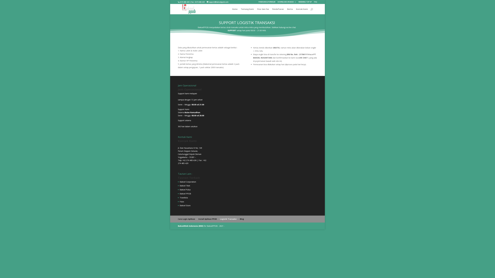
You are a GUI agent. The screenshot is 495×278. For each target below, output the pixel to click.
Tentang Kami (247, 9)
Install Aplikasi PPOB (207, 219)
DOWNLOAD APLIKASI (286, 2)
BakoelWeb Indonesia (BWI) (191, 226)
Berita (290, 9)
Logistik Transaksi (228, 219)
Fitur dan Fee (263, 9)
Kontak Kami (302, 9)
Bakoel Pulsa (185, 189)
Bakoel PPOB (185, 193)
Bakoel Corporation (188, 182)
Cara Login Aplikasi (186, 219)
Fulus (182, 201)
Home (234, 9)
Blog (242, 219)
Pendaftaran (278, 9)
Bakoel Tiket (185, 185)
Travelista (184, 197)
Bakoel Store (185, 205)
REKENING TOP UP (305, 2)
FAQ (315, 2)
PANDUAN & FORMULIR (267, 2)
